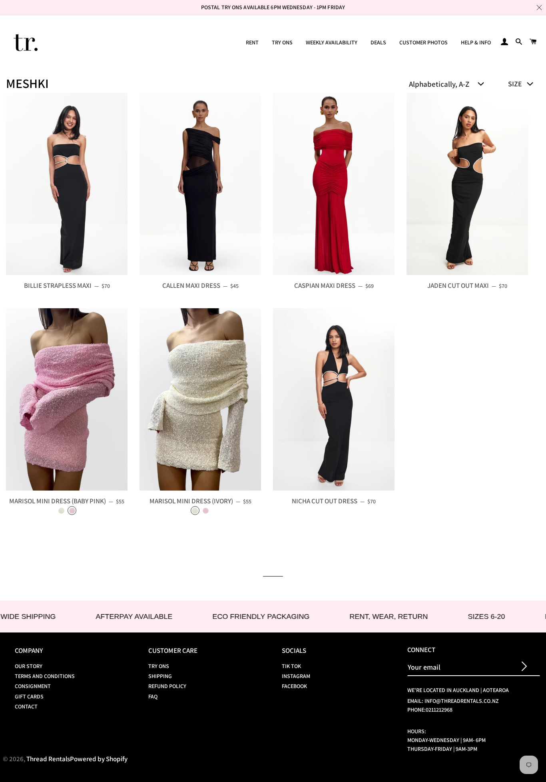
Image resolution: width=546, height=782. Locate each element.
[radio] (61, 510)
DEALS (378, 42)
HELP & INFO (476, 42)
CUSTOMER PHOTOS (423, 42)
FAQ (152, 696)
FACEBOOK (294, 686)
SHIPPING (160, 676)
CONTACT (26, 706)
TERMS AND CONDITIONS (45, 676)
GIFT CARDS (29, 696)
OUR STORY (28, 666)
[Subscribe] (524, 667)
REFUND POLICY (167, 686)
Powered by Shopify (99, 758)
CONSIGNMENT (33, 686)
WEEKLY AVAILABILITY (331, 42)
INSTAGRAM (296, 676)
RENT (252, 42)
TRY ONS (282, 42)
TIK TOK (291, 666)
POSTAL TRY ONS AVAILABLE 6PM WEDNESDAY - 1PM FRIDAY (273, 7)
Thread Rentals (48, 758)
